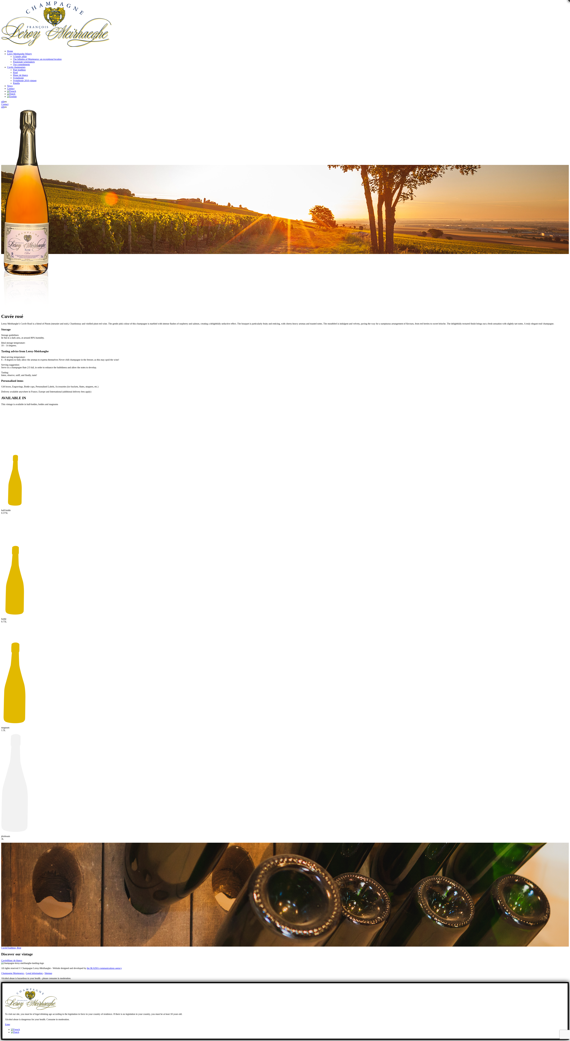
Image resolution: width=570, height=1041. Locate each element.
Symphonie (18, 78)
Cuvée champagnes (16, 67)
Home (10, 51)
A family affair (20, 56)
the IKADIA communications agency (104, 968)
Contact (10, 88)
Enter (7, 1024)
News (10, 86)
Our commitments (21, 64)
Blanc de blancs (20, 75)
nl (2, 101)
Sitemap (48, 973)
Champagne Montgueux (12, 973)
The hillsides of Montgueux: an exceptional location (37, 59)
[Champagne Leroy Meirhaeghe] (56, 46)
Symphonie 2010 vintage (25, 80)
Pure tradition (19, 70)
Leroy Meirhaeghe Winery (19, 54)
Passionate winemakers (24, 62)
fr (3, 101)
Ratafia (16, 83)
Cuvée (11, 948)
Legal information (34, 973)
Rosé (15, 72)
